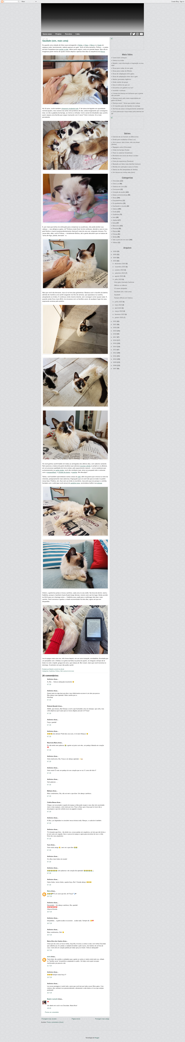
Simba (80, 45)
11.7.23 (49, 966)
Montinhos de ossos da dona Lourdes (125, 155)
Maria (49, 891)
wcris (49, 956)
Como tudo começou (120, 57)
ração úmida (59, 470)
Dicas (114, 198)
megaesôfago (51, 472)
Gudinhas (52, 671)
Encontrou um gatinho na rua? (123, 88)
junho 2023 (119, 302)
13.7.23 (49, 977)
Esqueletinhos (117, 200)
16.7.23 (49, 993)
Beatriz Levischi (52, 999)
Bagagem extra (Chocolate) (122, 147)
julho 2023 (118, 279)
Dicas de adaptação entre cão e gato (125, 76)
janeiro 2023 (119, 317)
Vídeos (115, 242)
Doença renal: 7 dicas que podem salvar (126, 103)
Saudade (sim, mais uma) (123, 291)
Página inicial (76, 1019)
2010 (115, 359)
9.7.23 (49, 684)
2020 (115, 327)
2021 (115, 324)
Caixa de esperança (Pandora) (123, 161)
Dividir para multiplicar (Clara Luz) (124, 139)
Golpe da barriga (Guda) (121, 150)
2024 (115, 257)
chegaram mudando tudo (69, 108)
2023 (115, 261)
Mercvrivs (116, 226)
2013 (115, 350)
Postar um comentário (52, 1012)
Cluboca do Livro (118, 186)
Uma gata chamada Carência (124, 282)
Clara (86, 45)
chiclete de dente (64, 472)
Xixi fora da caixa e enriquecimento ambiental (128, 109)
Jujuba (115, 220)
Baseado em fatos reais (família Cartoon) (127, 164)
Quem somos (47, 34)
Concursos (116, 189)
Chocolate (116, 181)
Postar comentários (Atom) (55, 1022)
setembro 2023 (120, 273)
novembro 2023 (120, 267)
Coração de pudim (119, 192)
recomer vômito (85, 466)
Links (78, 34)
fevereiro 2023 (120, 314)
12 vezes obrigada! (120, 288)
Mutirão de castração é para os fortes (125, 167)
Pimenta (115, 228)
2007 (115, 368)
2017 (115, 337)
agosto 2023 (119, 276)
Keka (114, 223)
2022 (115, 321)
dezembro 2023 (120, 263)
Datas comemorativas (120, 195)
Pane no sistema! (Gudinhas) (122, 153)
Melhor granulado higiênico (122, 79)
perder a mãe (63, 49)
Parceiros (68, 34)
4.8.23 (49, 1008)
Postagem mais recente (49, 1019)
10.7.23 (49, 896)
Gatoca (115, 209)
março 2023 (119, 311)
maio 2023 (118, 305)
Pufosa (57, 671)
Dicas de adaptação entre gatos (123, 74)
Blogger (97, 1038)
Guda (99, 45)
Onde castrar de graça (120, 82)
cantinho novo (75, 483)
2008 (115, 365)
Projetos (58, 34)
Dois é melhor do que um (121, 85)
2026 (115, 251)
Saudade (117, 295)
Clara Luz (116, 183)
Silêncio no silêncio (120, 285)
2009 (115, 362)
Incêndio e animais (119, 90)
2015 (115, 343)
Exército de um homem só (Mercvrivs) (125, 137)
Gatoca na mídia (118, 60)
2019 (115, 331)
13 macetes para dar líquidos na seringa (126, 106)
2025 (115, 254)
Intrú (114, 217)
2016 (115, 340)
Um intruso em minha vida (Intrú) (124, 172)
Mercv (92, 45)
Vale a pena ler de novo (67, 671)
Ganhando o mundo (119, 206)
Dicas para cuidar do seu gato (123, 68)
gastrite (74, 472)
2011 (115, 356)
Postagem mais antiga (102, 1019)
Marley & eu (117, 158)
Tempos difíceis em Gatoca (123, 298)
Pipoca (102, 51)
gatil (79, 476)
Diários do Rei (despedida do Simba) (125, 169)
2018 (115, 334)
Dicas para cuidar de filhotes (122, 71)
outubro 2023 (119, 270)
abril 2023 (118, 308)
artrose (99, 483)
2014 (115, 346)
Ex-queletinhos (118, 203)
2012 (115, 353)
